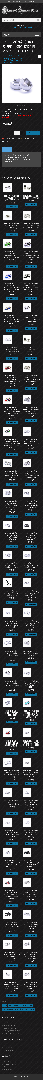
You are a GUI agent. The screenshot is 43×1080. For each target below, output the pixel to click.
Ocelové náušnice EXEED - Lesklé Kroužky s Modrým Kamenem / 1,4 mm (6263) (12, 288)
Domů (4, 56)
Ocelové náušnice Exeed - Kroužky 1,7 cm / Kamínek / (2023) (31, 926)
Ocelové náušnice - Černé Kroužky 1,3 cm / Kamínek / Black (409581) (31, 864)
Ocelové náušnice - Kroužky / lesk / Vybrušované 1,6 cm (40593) (12, 774)
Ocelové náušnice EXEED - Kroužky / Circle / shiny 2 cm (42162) (12, 834)
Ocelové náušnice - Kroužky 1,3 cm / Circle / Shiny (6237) (12, 350)
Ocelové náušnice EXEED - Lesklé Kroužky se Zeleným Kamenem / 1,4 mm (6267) (11, 443)
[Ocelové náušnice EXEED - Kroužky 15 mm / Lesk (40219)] (21, 101)
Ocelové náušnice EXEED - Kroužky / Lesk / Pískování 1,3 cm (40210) (12, 536)
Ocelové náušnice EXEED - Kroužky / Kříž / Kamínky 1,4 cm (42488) (31, 956)
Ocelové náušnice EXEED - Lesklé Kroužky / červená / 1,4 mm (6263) (11, 744)
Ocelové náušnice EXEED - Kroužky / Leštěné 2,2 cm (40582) (12, 654)
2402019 (31, 1009)
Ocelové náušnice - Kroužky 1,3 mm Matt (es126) (12, 226)
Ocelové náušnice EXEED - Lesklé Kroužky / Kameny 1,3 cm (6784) (31, 474)
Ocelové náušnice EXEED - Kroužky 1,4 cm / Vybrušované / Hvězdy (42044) (12, 864)
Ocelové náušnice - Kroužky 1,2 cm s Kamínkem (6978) (31, 653)
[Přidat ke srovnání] (18, 191)
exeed (5, 1005)
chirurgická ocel (27, 1005)
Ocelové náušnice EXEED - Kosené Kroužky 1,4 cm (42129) (31, 834)
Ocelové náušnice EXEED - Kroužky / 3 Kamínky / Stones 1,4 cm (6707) (31, 411)
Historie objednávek (11, 1064)
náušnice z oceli (8, 1009)
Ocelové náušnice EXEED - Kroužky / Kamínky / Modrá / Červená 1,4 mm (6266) (12, 412)
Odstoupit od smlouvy (11, 1033)
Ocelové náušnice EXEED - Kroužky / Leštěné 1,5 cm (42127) (31, 804)
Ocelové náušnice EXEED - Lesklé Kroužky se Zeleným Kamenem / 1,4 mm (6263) (11, 256)
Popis (7, 150)
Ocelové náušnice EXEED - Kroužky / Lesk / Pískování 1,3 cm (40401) (31, 504)
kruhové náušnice (21, 1009)
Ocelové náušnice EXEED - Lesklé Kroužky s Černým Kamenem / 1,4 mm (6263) (31, 256)
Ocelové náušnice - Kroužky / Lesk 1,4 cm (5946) (31, 350)
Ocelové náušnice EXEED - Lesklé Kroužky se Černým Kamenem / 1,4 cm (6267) (31, 288)
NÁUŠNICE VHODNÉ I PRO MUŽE (13, 58)
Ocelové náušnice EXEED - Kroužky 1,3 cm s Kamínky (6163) (31, 226)
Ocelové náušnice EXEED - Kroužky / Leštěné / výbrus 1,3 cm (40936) (31, 594)
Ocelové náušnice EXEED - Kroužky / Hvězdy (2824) (12, 713)
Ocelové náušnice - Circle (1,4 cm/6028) (31, 197)
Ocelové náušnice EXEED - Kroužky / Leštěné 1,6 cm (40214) (31, 684)
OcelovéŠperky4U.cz (22, 1076)
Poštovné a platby (10, 1025)
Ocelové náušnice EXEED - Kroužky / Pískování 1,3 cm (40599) (12, 684)
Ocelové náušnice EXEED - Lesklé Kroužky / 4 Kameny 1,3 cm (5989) (31, 319)
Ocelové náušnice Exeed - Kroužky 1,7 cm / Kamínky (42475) (12, 956)
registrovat (31, 1)
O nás (6, 1023)
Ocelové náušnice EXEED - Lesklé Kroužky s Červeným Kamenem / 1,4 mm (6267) (11, 380)
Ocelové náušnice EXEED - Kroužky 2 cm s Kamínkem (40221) (11, 474)
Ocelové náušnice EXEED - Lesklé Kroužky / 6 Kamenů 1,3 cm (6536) (31, 379)
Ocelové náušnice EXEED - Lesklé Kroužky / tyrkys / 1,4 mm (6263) (31, 714)
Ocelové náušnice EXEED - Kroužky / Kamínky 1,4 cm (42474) (31, 985)
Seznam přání (8, 1067)
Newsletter (8, 1069)
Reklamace (8, 1047)
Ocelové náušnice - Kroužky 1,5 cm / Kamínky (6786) (31, 565)
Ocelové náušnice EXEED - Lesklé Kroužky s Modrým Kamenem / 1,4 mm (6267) (12, 320)
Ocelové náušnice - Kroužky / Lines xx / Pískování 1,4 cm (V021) (31, 774)
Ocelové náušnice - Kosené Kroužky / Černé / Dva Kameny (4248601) (12, 926)
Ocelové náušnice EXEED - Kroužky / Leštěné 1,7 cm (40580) (31, 624)
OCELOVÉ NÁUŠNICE (14, 56)
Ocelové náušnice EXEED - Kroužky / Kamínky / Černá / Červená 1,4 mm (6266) (11, 895)
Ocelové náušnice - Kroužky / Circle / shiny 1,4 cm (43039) (31, 743)
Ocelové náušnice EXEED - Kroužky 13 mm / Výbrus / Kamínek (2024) (12, 985)
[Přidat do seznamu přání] (14, 191)
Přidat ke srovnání (30, 138)
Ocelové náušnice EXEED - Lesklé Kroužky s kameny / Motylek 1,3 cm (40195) (12, 505)
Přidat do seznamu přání (12, 138)
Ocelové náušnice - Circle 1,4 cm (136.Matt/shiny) (12, 198)
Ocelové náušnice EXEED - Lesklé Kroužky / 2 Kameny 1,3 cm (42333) (31, 894)
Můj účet (7, 1061)
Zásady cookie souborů (12, 1031)
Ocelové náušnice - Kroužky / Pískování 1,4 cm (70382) (12, 804)
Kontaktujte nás (9, 1045)
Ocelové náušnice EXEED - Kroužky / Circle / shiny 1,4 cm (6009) (31, 442)
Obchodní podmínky (11, 1028)
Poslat (7, 141)
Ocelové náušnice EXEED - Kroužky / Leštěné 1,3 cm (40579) (12, 624)
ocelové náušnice (14, 1005)
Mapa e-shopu (9, 1050)
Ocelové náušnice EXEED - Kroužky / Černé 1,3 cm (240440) (31, 536)
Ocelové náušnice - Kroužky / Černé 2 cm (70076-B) (12, 593)
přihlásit (21, 1)
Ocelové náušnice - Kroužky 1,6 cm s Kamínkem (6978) (12, 565)
